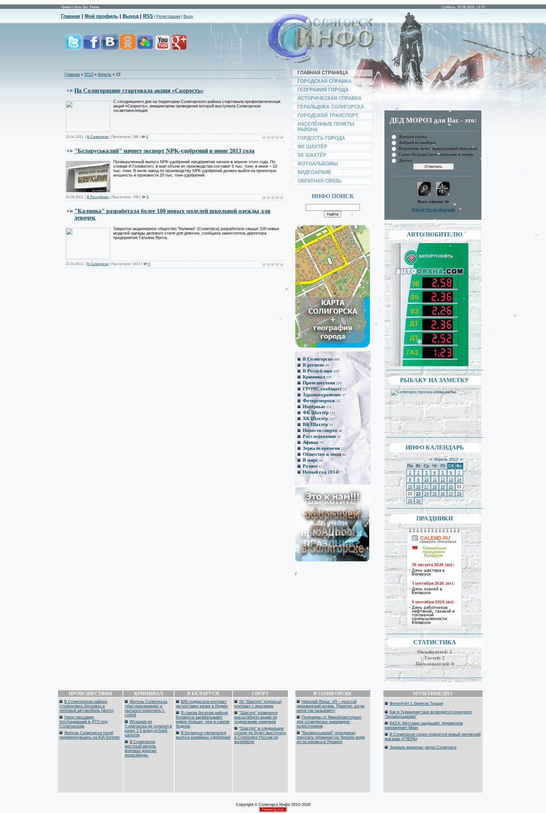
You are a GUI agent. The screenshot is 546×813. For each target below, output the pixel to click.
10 (426, 479)
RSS (148, 16)
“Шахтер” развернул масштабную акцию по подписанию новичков (255, 717)
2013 (88, 74)
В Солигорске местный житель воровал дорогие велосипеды (140, 748)
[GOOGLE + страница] (178, 46)
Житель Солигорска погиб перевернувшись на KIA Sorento (89, 734)
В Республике (98, 197)
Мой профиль (101, 16)
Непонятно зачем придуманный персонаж (438, 148)
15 (410, 486)
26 (443, 493)
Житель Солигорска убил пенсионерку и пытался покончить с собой (146, 708)
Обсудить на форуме (433, 209)
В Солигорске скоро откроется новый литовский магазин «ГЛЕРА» (433, 736)
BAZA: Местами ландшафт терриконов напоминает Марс (424, 725)
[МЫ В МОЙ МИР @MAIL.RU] (145, 46)
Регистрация (168, 16)
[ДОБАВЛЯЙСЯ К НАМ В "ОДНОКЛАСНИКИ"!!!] (127, 46)
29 (410, 501)
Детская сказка (413, 136)
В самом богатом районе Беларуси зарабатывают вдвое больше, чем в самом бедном (203, 719)
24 (426, 493)
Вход (188, 16)
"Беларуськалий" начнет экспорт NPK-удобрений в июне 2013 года (164, 151)
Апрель (104, 74)
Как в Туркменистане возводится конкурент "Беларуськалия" (428, 714)
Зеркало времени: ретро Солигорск (423, 747)
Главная (70, 16)
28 (459, 493)
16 (418, 486)
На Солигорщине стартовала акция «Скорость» (139, 90)
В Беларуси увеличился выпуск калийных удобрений (203, 734)
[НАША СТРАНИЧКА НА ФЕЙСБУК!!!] (91, 46)
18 (434, 486)
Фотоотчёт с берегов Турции (416, 703)
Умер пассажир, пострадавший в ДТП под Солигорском (83, 721)
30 (418, 501)
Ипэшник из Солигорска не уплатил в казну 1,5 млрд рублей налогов (148, 728)
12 (443, 479)
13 (451, 479)
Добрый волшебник (417, 142)
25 (434, 493)
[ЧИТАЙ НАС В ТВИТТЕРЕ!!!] (73, 46)
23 (418, 493)
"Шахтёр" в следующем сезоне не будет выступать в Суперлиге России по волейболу (260, 735)
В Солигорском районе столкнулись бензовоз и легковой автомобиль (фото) (86, 706)
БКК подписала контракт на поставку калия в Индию (202, 703)
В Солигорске (97, 137)
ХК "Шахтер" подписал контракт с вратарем (258, 703)
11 (435, 479)
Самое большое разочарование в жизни (436, 154)
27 (451, 493)
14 (459, 479)
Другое (405, 160)
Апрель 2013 (446, 459)
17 (426, 486)
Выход (131, 16)
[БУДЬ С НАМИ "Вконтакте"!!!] (110, 46)
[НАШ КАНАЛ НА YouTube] (162, 46)
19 (443, 486)
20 (451, 486)
